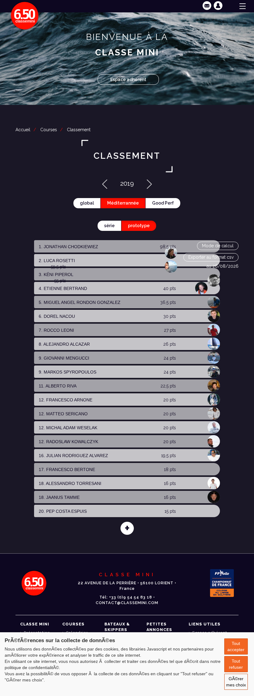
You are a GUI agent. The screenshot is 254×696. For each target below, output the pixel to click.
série (109, 225)
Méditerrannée (123, 203)
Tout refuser (236, 664)
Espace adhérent (128, 79)
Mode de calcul (218, 245)
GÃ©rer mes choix (236, 681)
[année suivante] (149, 183)
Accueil (22, 129)
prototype (139, 225)
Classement (78, 129)
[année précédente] (104, 183)
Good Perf (163, 203)
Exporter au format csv (211, 257)
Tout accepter (235, 646)
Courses (48, 129)
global (87, 203)
